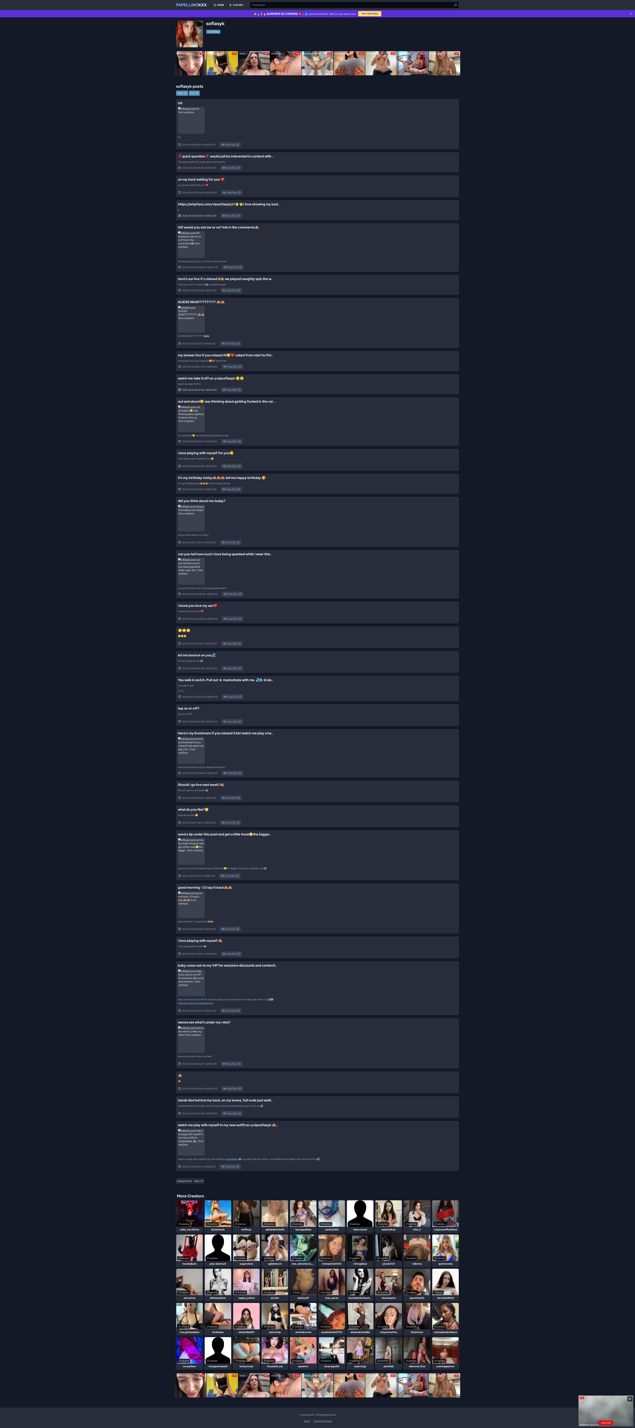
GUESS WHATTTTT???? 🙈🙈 (201, 302)
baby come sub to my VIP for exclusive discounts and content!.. (227, 965)
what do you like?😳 (193, 809)
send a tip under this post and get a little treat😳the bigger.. (224, 834)
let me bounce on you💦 (197, 655)
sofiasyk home (184, 1181)
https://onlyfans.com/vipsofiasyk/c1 (195, 1003)
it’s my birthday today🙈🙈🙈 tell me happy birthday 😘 (222, 478)
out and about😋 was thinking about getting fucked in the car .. (226, 401)
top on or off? (188, 708)
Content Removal (322, 1421)
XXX (191, 4)
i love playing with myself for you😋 (206, 453)
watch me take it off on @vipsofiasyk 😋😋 (211, 378)
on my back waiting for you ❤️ (201, 179)
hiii (180, 103)
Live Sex (238, 4)
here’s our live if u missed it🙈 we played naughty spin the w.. (225, 279)
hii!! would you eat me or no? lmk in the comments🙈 (218, 227)
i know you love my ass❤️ (197, 605)
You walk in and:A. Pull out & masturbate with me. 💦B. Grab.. (225, 680)
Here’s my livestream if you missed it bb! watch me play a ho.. (225, 733)
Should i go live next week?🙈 (201, 785)
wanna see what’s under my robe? (204, 1022)
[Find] (455, 4)
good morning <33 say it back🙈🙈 (205, 887)
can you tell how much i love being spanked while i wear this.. (225, 554)
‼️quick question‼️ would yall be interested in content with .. (226, 156)
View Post (230, 144)
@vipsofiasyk (231, 1159)
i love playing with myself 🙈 (200, 941)
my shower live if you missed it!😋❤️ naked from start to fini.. (225, 355)
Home (220, 4)
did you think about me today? (202, 501)
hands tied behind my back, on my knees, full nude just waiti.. (225, 1100)
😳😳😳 (184, 630)
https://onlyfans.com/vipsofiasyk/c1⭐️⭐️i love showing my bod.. (228, 204)
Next (196, 1181)
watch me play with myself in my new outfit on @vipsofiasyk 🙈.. (228, 1125)
